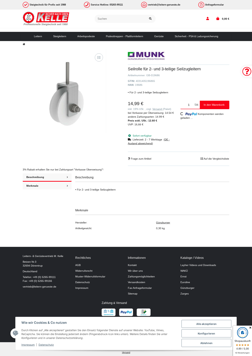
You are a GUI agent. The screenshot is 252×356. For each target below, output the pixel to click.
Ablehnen (206, 343)
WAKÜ (184, 270)
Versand (157, 108)
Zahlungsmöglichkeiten (141, 276)
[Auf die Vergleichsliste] (99, 57)
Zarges (184, 293)
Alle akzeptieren (206, 323)
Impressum (81, 287)
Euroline (185, 282)
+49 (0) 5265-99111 (44, 277)
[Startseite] (24, 44)
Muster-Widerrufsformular (90, 276)
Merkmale (32, 185)
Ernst (183, 276)
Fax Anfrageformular (140, 287)
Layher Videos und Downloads (198, 265)
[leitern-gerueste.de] (46, 18)
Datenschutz (82, 282)
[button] (207, 19)
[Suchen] (150, 19)
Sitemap (132, 293)
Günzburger (163, 222)
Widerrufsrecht (83, 270)
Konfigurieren (206, 333)
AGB (78, 265)
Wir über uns (135, 270)
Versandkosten (136, 282)
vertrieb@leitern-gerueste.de (39, 286)
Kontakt (132, 265)
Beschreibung (35, 177)
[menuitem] (38, 36)
